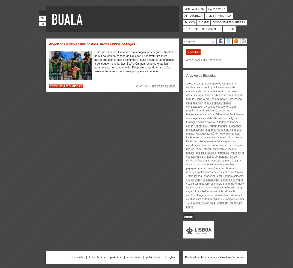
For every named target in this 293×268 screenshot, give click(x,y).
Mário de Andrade (211, 145)
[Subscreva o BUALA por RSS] (236, 41)
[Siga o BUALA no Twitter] (228, 41)
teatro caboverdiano (218, 195)
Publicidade (153, 257)
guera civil (202, 125)
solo (194, 191)
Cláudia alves (194, 102)
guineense (235, 125)
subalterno (205, 191)
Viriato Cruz (194, 202)
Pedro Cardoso (166, 85)
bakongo (198, 95)
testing (191, 199)
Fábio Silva (222, 114)
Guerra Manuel (218, 125)
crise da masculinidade (217, 102)
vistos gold (208, 202)
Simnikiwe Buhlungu (222, 183)
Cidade (204, 22)
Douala (201, 110)
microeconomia (233, 145)
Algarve (205, 83)
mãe (217, 141)
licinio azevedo (233, 137)
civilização (236, 99)
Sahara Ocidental (234, 176)
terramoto (237, 195)
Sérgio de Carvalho (232, 179)
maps (225, 141)
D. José (211, 106)
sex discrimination (198, 183)
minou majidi (203, 149)
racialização (195, 176)
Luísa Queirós (205, 141)
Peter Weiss (204, 172)
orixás (205, 164)
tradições (230, 199)
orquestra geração (222, 164)
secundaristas (211, 179)
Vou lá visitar (194, 9)
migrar (190, 149)
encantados (207, 114)
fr (42, 23)
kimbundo (192, 137)
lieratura (191, 141)
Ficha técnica (97, 257)
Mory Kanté (219, 149)
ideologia (223, 129)
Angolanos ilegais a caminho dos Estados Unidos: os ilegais (92, 44)
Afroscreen (193, 15)
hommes (211, 129)
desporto (222, 106)
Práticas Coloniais (232, 172)
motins (232, 149)
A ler (210, 15)
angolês (216, 83)
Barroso (209, 95)
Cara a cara (216, 9)
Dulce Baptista (215, 110)
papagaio (191, 168)
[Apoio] (198, 236)
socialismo (192, 187)
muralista (223, 152)
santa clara (194, 179)
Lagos (203, 137)
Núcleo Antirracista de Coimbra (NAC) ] (217, 160)
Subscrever (134, 257)
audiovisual (224, 91)
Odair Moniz (193, 164)
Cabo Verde (203, 99)
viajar (241, 199)
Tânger (201, 195)
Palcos (189, 22)
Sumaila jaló (221, 191)
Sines (239, 183)
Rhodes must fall (213, 176)
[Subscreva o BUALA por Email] (243, 41)
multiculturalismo (206, 152)
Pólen (217, 172)
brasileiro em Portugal (229, 95)
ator (213, 91)
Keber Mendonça (229, 133)
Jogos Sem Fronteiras (229, 22)
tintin (200, 199)
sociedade (207, 187)
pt (42, 12)
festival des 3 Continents (214, 118)
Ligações (170, 257)
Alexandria (192, 83)
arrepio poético (211, 87)
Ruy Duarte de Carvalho (202, 29)
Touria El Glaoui (214, 199)
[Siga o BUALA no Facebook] (220, 41)
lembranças (215, 137)
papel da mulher (209, 168)
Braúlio (190, 99)
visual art (222, 202)
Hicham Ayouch (195, 129)
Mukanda (224, 15)
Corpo (229, 29)
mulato (190, 152)
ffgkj (233, 118)
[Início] (68, 19)
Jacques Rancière (207, 133)
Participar (116, 257)
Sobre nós (77, 257)
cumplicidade (194, 106)
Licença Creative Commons (227, 257)
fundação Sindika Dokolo (200, 122)
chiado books (219, 99)
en (42, 18)
